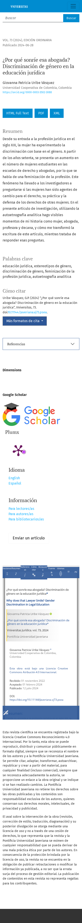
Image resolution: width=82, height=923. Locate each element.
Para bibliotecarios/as (26, 519)
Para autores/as (21, 514)
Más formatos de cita (23, 321)
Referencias (16, 344)
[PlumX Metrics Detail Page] (18, 450)
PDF (41, 113)
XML (57, 113)
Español (15, 483)
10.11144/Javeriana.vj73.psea (27, 312)
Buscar (71, 18)
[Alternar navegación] (73, 6)
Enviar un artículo (29, 538)
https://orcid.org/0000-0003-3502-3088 (27, 92)
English (14, 478)
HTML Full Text (17, 113)
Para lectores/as (21, 509)
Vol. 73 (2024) (12, 40)
